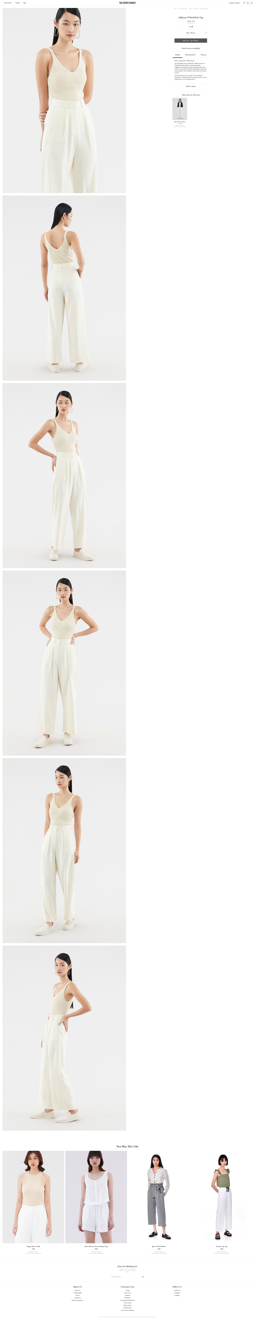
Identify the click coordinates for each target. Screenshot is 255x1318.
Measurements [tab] (190, 55)
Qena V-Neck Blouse (159, 1246)
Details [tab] (177, 55)
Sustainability (78, 1292)
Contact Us (77, 1297)
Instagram (177, 1293)
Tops (190, 8)
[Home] (127, 3)
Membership (127, 1307)
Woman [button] (17, 3)
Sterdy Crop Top (222, 1246)
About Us (77, 1290)
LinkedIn (177, 1295)
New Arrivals (8, 3)
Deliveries (127, 1297)
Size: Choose (190, 32)
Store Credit (127, 1302)
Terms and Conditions (127, 1310)
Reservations (127, 1305)
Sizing (127, 1290)
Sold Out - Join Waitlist (191, 40)
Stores (78, 1295)
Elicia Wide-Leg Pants (179, 122)
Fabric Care (127, 1292)
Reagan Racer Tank (33, 1246)
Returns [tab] (203, 55)
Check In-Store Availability (190, 48)
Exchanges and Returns (127, 1300)
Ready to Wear (183, 8)
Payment (127, 1295)
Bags (24, 3)
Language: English (234, 3)
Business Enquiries (77, 1300)
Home (175, 8)
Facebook (177, 1290)
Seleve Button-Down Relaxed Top (96, 1246)
